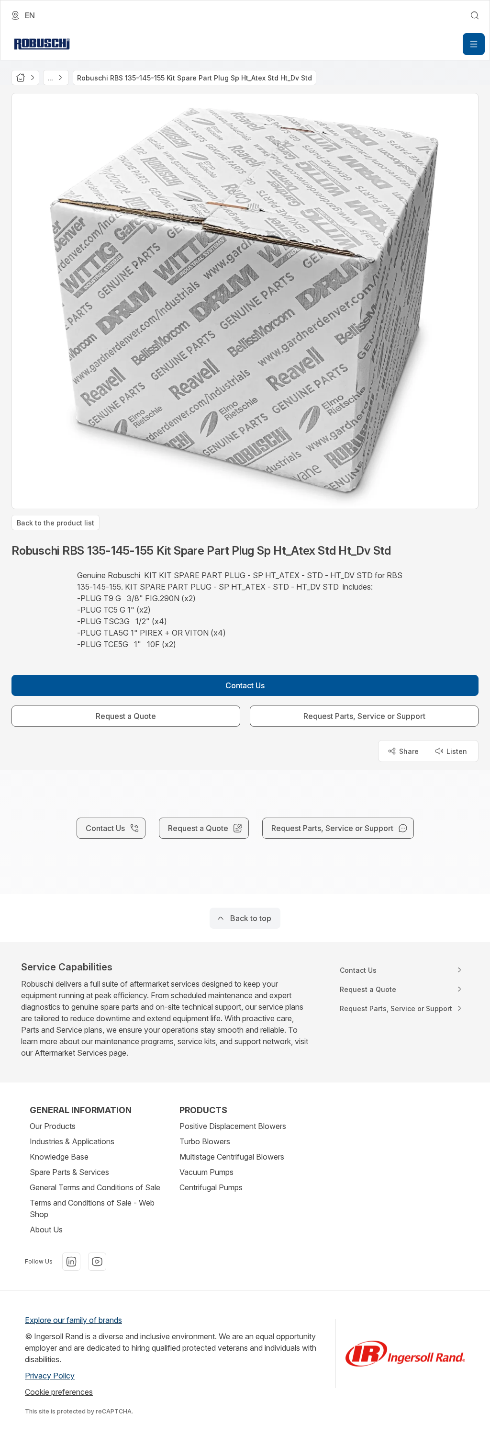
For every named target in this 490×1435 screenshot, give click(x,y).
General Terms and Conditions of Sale (95, 1187)
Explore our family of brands (73, 1320)
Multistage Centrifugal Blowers (231, 1157)
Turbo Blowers (204, 1141)
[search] (475, 15)
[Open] (474, 44)
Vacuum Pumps (206, 1172)
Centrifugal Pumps (211, 1187)
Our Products (53, 1126)
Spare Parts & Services (69, 1172)
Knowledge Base (59, 1157)
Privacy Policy (50, 1375)
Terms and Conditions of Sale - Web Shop (92, 1208)
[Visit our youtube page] (97, 1262)
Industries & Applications (72, 1141)
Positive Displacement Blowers (232, 1126)
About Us (46, 1229)
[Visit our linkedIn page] (71, 1262)
